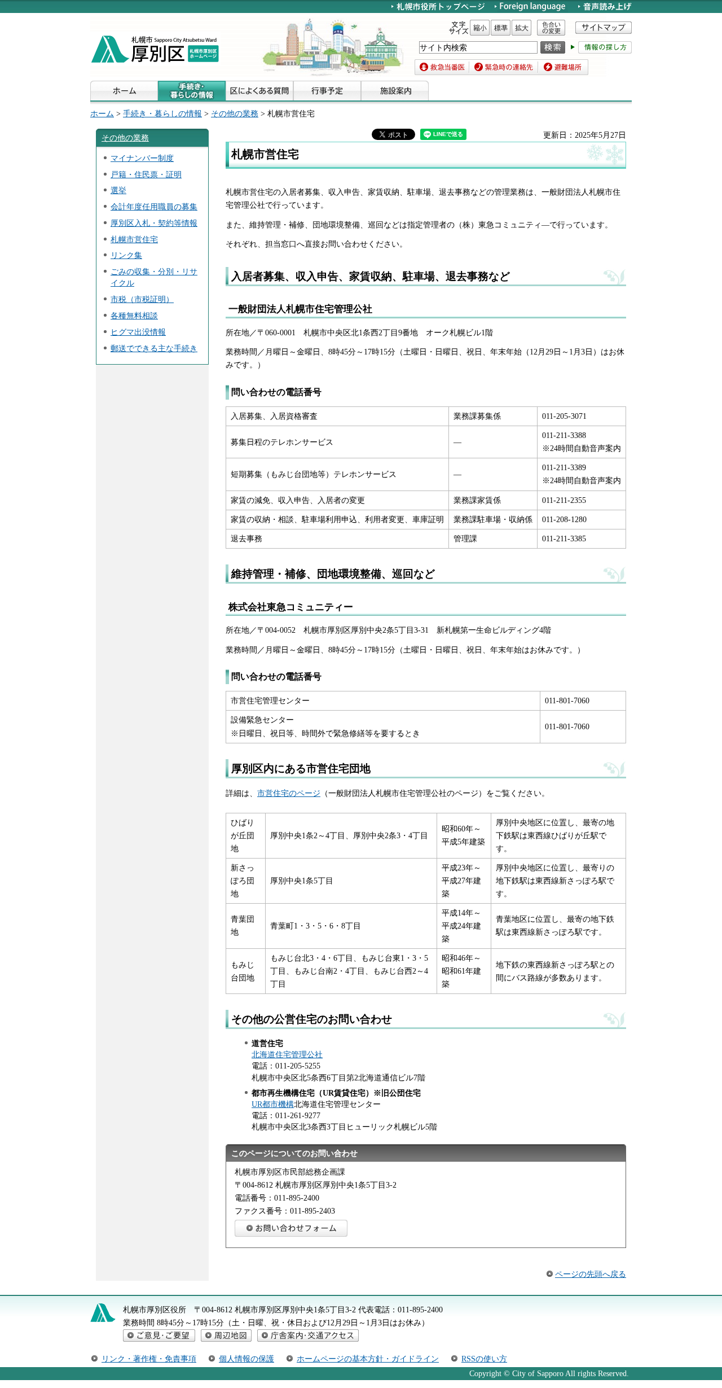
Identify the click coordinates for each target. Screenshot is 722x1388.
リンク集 (126, 255)
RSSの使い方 (484, 1358)
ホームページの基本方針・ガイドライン (368, 1358)
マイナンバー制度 (142, 158)
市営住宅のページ (288, 793)
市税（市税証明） (142, 299)
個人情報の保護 (246, 1358)
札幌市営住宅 (134, 239)
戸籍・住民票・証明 (146, 174)
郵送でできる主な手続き (154, 348)
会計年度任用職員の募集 (154, 206)
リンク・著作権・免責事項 (149, 1358)
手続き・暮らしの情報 (162, 113)
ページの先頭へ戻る (590, 1273)
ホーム (102, 113)
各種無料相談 (134, 315)
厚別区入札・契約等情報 (154, 222)
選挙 (118, 190)
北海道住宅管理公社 (287, 1054)
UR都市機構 (273, 1104)
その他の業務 (234, 113)
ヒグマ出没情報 (138, 331)
